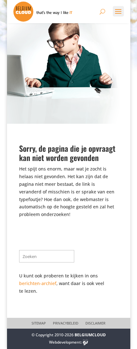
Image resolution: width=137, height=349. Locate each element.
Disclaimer (95, 323)
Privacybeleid (65, 323)
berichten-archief (37, 283)
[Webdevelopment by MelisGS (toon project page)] (85, 342)
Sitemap (39, 323)
